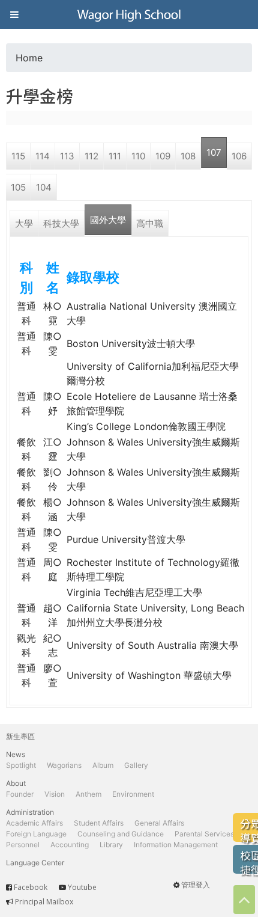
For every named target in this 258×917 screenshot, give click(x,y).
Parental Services (204, 833)
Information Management (176, 844)
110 (138, 156)
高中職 (149, 223)
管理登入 (195, 884)
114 (42, 156)
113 (67, 156)
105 (18, 187)
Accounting (69, 844)
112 (91, 156)
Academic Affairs (34, 822)
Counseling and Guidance (120, 833)
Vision (54, 794)
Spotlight (21, 765)
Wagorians (64, 765)
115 (18, 156)
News (15, 754)
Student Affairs (99, 822)
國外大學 (108, 219)
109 (162, 156)
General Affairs (159, 822)
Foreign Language (36, 833)
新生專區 (20, 736)
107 (213, 152)
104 (44, 187)
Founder (20, 794)
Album (102, 765)
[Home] (129, 14)
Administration (30, 812)
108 (188, 156)
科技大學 (61, 223)
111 (115, 156)
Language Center (35, 862)
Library (111, 844)
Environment (133, 794)
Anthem (88, 794)
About (16, 783)
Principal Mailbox (44, 902)
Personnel (23, 844)
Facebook (30, 887)
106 (239, 156)
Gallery (136, 765)
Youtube (82, 887)
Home (29, 58)
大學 (24, 223)
